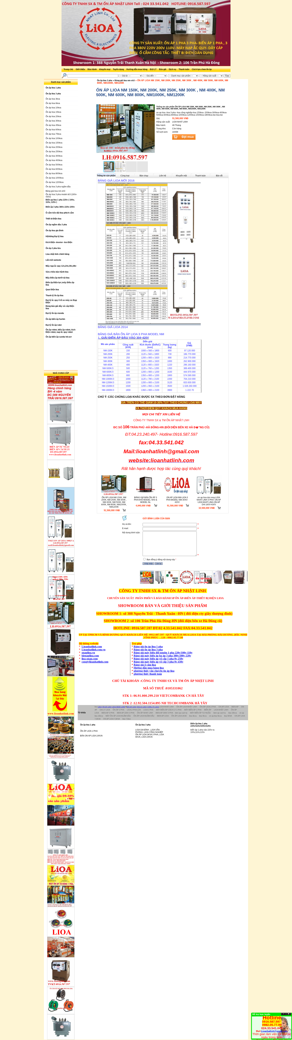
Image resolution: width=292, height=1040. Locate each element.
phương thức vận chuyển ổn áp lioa (154, 670)
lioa (96, 707)
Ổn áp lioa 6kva (53, 103)
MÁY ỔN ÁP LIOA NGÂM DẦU (118, 716)
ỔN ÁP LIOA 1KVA (179, 716)
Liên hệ (162, 175)
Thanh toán (184, 69)
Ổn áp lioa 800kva (54, 173)
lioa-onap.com (90, 658)
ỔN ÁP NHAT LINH (145, 713)
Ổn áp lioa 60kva (53, 129)
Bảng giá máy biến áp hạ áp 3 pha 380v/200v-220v (162, 655)
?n (283, 1014)
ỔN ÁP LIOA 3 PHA (208, 707)
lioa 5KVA (228, 716)
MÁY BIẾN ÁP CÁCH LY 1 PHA (168, 710)
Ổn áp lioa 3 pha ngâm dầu (58, 186)
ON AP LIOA (107, 707)
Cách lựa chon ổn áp (202, 69)
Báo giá (163, 69)
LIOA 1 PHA (148, 710)
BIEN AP (235, 707)
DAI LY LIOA (142, 707)
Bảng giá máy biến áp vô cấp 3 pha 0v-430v (158, 661)
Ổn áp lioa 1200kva (55, 182)
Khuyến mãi (181, 175)
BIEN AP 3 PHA (108, 713)
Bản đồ (219, 175)
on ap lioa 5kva (215, 716)
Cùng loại (124, 175)
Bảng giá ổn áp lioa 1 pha (148, 646)
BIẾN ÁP (207, 710)
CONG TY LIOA (153, 707)
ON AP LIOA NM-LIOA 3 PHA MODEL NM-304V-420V (177, 499)
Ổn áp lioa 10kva (53, 107)
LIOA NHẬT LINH (221, 710)
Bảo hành (92, 69)
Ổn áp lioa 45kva (53, 125)
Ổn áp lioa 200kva (54, 147)
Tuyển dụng (118, 69)
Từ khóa (82, 712)
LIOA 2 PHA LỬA (134, 710)
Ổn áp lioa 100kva (54, 138)
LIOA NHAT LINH (118, 707)
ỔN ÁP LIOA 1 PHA (89, 731)
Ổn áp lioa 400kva (54, 160)
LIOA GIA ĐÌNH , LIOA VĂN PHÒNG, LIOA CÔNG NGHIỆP (149, 731)
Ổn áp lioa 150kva (54, 143)
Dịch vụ (173, 69)
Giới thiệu (81, 69)
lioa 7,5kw (127, 719)
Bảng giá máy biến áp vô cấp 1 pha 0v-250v (158, 658)
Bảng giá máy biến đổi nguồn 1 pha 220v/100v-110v (163, 652)
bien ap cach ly (181, 713)
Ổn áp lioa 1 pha (87, 725)
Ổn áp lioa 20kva (53, 116)
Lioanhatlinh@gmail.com (274, 1031)
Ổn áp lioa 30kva (53, 121)
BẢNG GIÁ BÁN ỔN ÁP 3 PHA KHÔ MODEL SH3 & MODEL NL (145, 499)
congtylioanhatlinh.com (95, 661)
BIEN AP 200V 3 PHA (164, 713)
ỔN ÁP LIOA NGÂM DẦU (143, 716)
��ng (288, 1014)
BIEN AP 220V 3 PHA (125, 713)
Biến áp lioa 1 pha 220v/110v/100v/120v (200, 724)
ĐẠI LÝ (153, 69)
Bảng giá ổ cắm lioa (145, 664)
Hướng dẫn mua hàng (137, 69)
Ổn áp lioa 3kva (53, 99)
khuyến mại (105, 69)
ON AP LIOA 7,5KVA (111, 719)
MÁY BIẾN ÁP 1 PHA (192, 710)
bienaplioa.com (90, 655)
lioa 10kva (232, 713)
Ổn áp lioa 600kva (54, 169)
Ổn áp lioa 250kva (54, 151)
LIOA (100, 707)
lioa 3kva (193, 716)
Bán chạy (144, 175)
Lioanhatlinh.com (92, 646)
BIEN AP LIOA (163, 716)
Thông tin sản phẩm (106, 175)
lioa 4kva (202, 716)
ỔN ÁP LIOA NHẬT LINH (186, 707)
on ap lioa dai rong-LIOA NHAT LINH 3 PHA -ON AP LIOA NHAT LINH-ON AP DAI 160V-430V (209, 501)
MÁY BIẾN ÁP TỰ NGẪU (200, 713)
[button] (152, 132)
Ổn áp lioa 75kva (53, 134)
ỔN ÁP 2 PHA (118, 710)
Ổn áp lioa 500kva (54, 165)
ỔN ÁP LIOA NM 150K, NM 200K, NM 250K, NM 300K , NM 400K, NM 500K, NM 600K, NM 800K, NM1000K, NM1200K (114, 502)
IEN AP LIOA (131, 707)
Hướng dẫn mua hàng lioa (149, 667)
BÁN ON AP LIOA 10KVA (91, 736)
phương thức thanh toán (148, 673)
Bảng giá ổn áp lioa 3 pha (148, 649)
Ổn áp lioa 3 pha (104, 80)
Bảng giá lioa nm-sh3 (55, 191)
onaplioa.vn (88, 652)
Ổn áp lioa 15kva (53, 112)
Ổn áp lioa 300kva (54, 156)
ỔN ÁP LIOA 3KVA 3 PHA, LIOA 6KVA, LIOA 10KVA (149, 735)
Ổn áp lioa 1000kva (55, 178)
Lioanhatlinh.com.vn (93, 649)
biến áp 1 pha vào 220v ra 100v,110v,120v (202, 731)
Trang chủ (68, 69)
